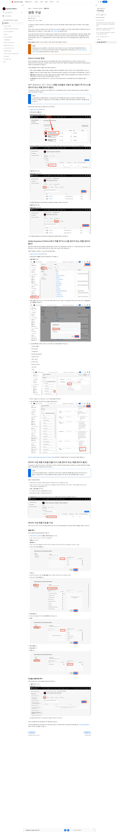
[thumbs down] (68, 830)
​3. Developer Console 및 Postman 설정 (10, 29)
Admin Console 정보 (100, 20)
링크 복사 (104, 14)
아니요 (103, 11)
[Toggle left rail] (22, 5)
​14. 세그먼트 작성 (7, 59)
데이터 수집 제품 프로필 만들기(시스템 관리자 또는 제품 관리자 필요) (105, 33)
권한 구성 (46, 8)
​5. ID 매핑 (5, 34)
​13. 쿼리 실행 (6, 56)
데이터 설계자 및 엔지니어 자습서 (10, 20)
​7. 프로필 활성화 (6, 40)
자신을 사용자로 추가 (101, 42)
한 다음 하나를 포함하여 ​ (83, 724)
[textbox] (13, 12)
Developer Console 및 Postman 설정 (46, 457)
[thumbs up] (65, 830)
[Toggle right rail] (96, 5)
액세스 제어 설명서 (55, 31)
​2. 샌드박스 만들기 (7, 26)
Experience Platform (37, 8)
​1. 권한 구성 (6, 23)
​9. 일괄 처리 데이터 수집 (8, 45)
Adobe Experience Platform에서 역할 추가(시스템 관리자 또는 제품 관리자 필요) (105, 29)
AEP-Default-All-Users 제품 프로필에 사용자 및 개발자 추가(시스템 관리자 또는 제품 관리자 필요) (105, 24)
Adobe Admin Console (35, 109)
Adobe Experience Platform (36, 254)
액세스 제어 (33, 18)
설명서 (29, 8)
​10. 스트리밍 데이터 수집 (8, 48)
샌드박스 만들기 (32, 457)
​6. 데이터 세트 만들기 (7, 37)
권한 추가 (99, 39)
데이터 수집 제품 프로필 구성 (102, 36)
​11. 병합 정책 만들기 (7, 51)
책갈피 (99, 14)
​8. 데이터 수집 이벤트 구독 (9, 42)
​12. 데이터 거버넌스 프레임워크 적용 (11, 53)
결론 (4, 62)
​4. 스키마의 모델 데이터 (8, 31)
